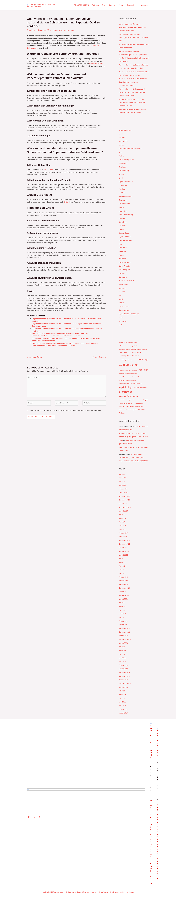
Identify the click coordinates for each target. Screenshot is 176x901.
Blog (103, 5)
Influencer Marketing (126, 215)
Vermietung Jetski (123, 409)
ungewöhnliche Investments (129, 314)
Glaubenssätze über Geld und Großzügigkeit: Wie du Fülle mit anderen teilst (133, 37)
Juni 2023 (122, 518)
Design (121, 174)
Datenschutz (131, 5)
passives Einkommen (128, 396)
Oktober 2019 (123, 680)
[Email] (40, 817)
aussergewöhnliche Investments (130, 148)
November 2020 (124, 632)
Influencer (122, 380)
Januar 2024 (123, 492)
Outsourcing (123, 277)
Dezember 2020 (124, 628)
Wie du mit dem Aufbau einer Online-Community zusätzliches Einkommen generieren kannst (132, 102)
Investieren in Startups (136, 383)
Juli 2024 (122, 474)
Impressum (143, 5)
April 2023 (122, 526)
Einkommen (123, 185)
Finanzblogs (122, 356)
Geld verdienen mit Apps (125, 370)
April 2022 (122, 570)
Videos (121, 317)
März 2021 (122, 617)
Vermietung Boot (139, 406)
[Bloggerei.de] (151, 742)
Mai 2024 (122, 481)
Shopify (145, 400)
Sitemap (157, 873)
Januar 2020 (123, 669)
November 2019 (124, 676)
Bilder (66, 202)
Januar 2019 (123, 713)
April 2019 (122, 702)
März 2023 (122, 529)
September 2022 (125, 551)
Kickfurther (136, 387)
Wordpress (122, 321)
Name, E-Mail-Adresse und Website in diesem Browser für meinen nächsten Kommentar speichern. (65, 410)
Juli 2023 (122, 514)
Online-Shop (48, 170)
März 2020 (122, 661)
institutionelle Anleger (131, 380)
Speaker (122, 292)
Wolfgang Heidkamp (126, 433)
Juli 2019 (122, 691)
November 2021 (124, 588)
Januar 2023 (123, 537)
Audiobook (122, 145)
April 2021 (122, 614)
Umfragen (122, 406)
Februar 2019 (123, 709)
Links (120, 244)
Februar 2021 (123, 621)
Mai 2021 (122, 610)
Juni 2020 (122, 650)
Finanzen (122, 193)
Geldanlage (142, 359)
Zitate (121, 325)
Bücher (121, 156)
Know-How (123, 222)
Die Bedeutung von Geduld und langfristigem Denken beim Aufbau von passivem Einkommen (132, 27)
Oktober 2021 (123, 592)
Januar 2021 (123, 625)
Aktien (121, 134)
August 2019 (123, 687)
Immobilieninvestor (140, 377)
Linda (121, 440)
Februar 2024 (123, 489)
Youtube (122, 413)
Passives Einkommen (126, 281)
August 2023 (123, 511)
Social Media (123, 284)
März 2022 (122, 573)
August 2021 (123, 599)
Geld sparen (123, 200)
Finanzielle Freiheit (151, 817)
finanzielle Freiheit (96, 64)
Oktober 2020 (123, 636)
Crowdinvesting (142, 349)
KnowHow (143, 387)
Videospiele (141, 410)
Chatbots (128, 349)
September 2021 (125, 595)
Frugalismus (133, 360)
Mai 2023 (122, 522)
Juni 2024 (122, 478)
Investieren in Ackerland (124, 383)
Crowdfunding (124, 170)
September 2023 (125, 507)
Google (121, 207)
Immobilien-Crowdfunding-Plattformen (128, 373)
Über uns (112, 5)
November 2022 (124, 544)
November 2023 (124, 500)
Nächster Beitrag (99, 357)
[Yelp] (34, 817)
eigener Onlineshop (126, 182)
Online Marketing (125, 262)
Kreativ (121, 229)
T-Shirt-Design (124, 306)
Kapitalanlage (126, 387)
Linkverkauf (123, 248)
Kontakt (121, 5)
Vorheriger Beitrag (34, 357)
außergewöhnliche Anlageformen (137, 346)
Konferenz (122, 226)
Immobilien (122, 211)
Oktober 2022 (123, 548)
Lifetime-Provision (125, 240)
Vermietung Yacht (132, 409)
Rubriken (95, 5)
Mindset (121, 255)
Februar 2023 (123, 533)
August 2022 (123, 555)
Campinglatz (122, 349)
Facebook (122, 189)
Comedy (133, 349)
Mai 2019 (122, 698)
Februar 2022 (123, 577)
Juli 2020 (122, 647)
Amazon (122, 137)
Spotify (121, 299)
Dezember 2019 (124, 672)
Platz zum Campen (137, 400)
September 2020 (125, 639)
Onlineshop (123, 273)
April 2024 (122, 485)
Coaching (122, 167)
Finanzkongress (124, 360)
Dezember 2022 (124, 540)
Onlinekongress (124, 270)
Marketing (122, 251)
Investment (122, 218)
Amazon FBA (123, 141)
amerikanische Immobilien (132, 342)
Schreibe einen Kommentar (37, 30)
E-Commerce (133, 352)
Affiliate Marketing (125, 130)
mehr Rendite (125, 392)
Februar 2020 (123, 665)
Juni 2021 (122, 606)
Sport (120, 295)
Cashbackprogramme (126, 159)
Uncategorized (124, 310)
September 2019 (125, 683)
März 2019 (122, 705)
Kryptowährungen (125, 237)
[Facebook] (29, 817)
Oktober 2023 (123, 503)
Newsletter (122, 259)
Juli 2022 (122, 559)
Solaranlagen (123, 403)
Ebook (121, 178)
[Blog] (157, 742)
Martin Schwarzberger (126, 447)
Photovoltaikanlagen (125, 400)
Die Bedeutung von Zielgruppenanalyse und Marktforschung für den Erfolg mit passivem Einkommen (133, 92)
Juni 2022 (122, 562)
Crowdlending (124, 352)
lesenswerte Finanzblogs (157, 846)
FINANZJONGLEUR (81, 5)
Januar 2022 (123, 581)
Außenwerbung (123, 346)
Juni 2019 (122, 694)
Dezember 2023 (124, 496)
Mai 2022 (122, 566)
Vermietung (130, 406)
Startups (122, 303)
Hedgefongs (134, 370)
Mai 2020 (122, 654)
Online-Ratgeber (125, 266)
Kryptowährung (124, 233)
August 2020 (123, 643)
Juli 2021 (122, 603)
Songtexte (122, 288)
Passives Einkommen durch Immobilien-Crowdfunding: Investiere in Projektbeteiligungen (133, 82)
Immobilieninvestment (126, 377)
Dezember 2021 (124, 584)
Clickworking (123, 163)
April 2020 (122, 658)
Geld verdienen (53, 30)
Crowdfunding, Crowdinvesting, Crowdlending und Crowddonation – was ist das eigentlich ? (133, 457)
